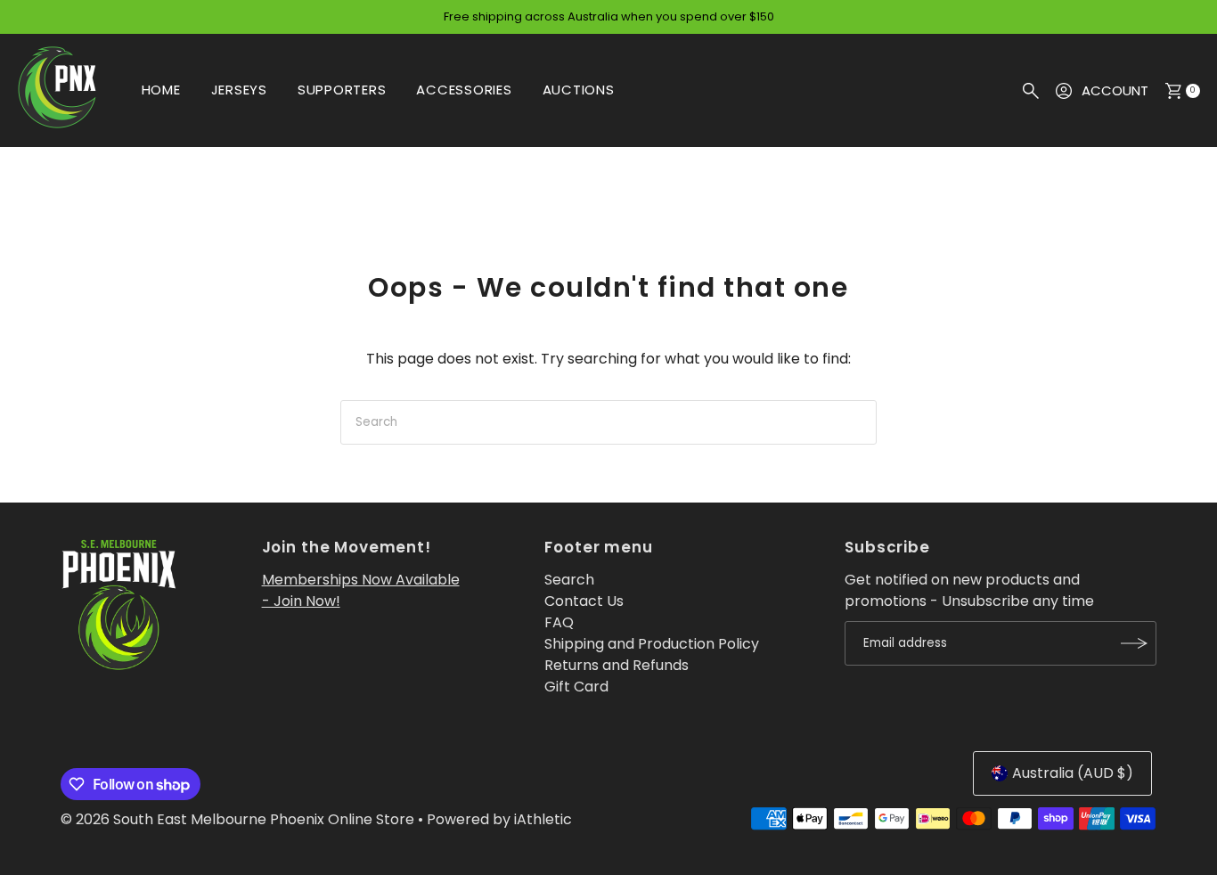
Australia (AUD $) (1072, 773)
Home (161, 89)
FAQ (559, 622)
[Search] (1031, 91)
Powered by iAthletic (499, 819)
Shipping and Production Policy (651, 644)
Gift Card (576, 686)
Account (1115, 90)
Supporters (342, 89)
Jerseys (239, 89)
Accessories (463, 89)
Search (569, 579)
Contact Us (584, 601)
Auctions (579, 89)
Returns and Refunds (616, 665)
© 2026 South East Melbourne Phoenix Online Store (237, 819)
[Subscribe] (1134, 643)
